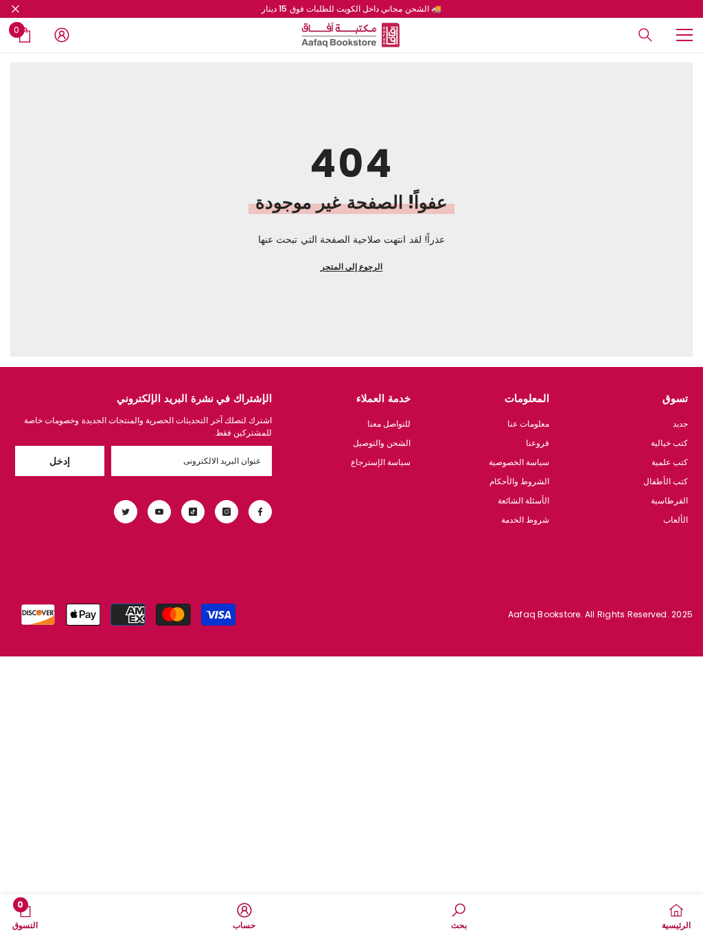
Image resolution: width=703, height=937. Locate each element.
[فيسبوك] (260, 511)
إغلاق (15, 9)
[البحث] (645, 35)
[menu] (684, 35)
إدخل (59, 461)
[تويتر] (125, 511)
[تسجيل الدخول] (62, 35)
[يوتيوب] (159, 511)
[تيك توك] (193, 511)
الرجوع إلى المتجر (351, 266)
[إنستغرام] (226, 511)
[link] (459, 915)
